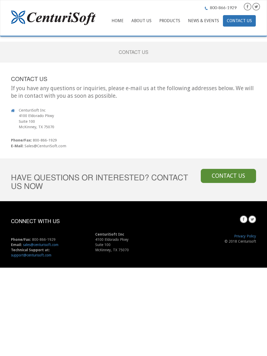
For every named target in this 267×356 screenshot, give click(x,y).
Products (169, 20)
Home (118, 20)
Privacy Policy (245, 236)
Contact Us (239, 20)
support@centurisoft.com (31, 255)
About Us (141, 20)
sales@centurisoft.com (40, 245)
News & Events (203, 20)
